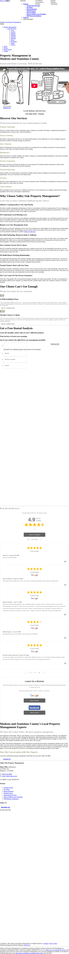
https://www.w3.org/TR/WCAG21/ (56, 950)
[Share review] (65, 562)
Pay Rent (30, 7)
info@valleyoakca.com (9, 776)
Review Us (5, 807)
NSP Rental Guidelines (34, 16)
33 (39, 672)
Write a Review (34, 700)
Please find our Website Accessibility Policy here (29, 953)
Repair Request (32, 9)
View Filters (34, 539)
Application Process (10, 795)
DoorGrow (27, 945)
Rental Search (31, 11)
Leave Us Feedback (34, 534)
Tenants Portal (8, 787)
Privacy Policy (53, 943)
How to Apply (31, 12)
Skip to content (4, 1)
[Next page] (43, 672)
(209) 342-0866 (7, 774)
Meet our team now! (30, 231)
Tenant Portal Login (33, 5)
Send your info (55, 344)
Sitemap (46, 943)
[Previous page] (25, 672)
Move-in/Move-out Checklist (13, 797)
